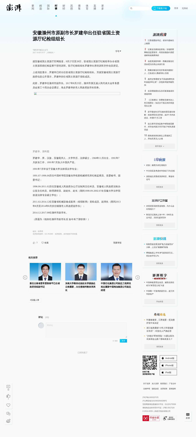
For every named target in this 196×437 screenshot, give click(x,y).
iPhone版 (169, 365)
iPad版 (168, 372)
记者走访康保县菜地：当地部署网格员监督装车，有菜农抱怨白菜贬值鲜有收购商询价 (159, 52)
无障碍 (185, 8)
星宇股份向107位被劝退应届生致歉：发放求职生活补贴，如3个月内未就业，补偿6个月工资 (159, 115)
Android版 (169, 358)
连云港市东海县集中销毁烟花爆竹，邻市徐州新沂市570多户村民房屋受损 (159, 127)
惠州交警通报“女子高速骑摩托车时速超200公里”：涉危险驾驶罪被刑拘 (159, 82)
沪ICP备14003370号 (150, 397)
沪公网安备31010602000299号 (154, 401)
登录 (176, 8)
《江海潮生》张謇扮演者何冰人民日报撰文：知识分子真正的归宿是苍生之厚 (159, 103)
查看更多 (159, 187)
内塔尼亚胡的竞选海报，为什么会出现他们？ (160, 207)
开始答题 (159, 302)
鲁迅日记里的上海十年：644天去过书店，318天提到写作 (159, 216)
